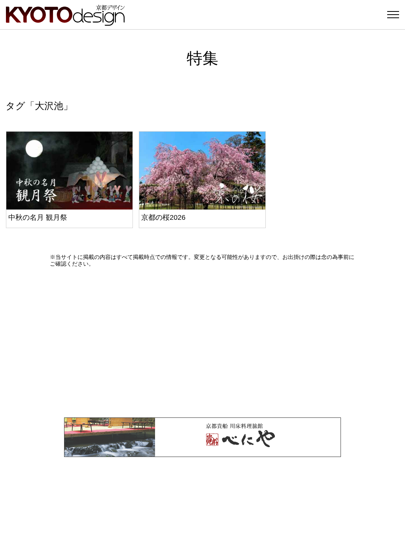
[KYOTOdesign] (65, 22)
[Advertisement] (202, 342)
